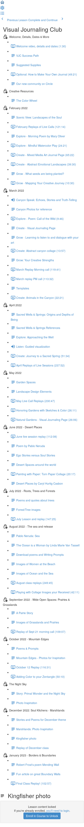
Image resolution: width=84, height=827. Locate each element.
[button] (2, 3)
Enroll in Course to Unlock (42, 816)
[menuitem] (2, 9)
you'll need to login (57, 811)
